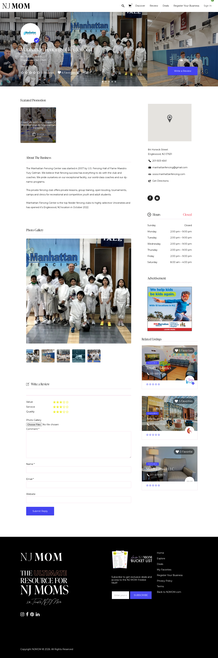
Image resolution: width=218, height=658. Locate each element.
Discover (140, 5)
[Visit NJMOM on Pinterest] (32, 615)
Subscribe (141, 595)
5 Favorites (185, 350)
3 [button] (109, 81)
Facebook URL (150, 198)
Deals (166, 5)
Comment (32, 429)
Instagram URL (157, 198)
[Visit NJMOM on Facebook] (27, 615)
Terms (160, 586)
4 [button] (112, 81)
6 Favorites (68, 72)
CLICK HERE (39, 136)
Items (129, 6)
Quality (30, 411)
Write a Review (182, 71)
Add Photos (191, 60)
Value (29, 401)
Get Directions (160, 180)
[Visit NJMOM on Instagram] (22, 615)
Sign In (208, 5)
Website (30, 494)
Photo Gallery (34, 230)
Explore (161, 558)
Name (30, 464)
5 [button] (115, 81)
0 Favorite (186, 451)
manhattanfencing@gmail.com (170, 167)
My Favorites (164, 569)
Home (160, 552)
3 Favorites (185, 401)
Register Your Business (186, 5)
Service (30, 406)
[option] (78, 291)
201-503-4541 (159, 160)
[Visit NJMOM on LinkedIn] (38, 615)
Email (30, 479)
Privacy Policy (164, 580)
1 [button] (102, 81)
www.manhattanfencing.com (168, 174)
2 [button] (106, 81)
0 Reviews (47, 72)
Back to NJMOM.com (169, 592)
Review (154, 5)
